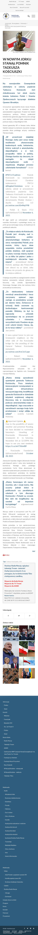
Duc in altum (8, 812)
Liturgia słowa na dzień (9, 900)
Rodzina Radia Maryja (10, 889)
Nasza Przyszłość (24, 7)
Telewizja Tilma (8, 776)
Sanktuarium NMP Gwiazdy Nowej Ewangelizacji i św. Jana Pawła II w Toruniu (19, 753)
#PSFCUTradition (13, 175)
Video (6, 871)
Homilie (7, 820)
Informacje (23, 23)
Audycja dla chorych (11, 827)
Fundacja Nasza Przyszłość (12, 761)
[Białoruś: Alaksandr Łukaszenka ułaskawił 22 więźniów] (11, 649)
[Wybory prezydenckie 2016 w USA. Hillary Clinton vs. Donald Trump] (11, 662)
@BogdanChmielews (14, 186)
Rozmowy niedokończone (12, 798)
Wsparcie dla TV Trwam (12, 583)
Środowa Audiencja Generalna (14, 882)
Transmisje (8, 841)
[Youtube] (33, 928)
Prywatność (6, 916)
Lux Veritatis (20, 4)
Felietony (8, 809)
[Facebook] (24, 928)
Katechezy (8, 801)
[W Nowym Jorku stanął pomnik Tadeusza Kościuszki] (19, 41)
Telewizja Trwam (9, 744)
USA (20, 561)
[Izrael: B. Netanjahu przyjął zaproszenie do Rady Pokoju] (27, 633)
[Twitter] (27, 928)
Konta (4, 906)
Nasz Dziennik (14, 7)
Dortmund (8, 896)
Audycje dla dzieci (10, 831)
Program (5, 903)
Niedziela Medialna (10, 845)
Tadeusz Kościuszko (12, 561)
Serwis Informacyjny (11, 856)
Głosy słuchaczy (10, 849)
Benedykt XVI (8, 723)
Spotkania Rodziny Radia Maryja (14, 838)
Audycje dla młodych (11, 834)
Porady (7, 805)
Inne (6, 852)
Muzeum (28, 4)
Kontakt (5, 910)
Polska (6, 25)
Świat (30, 76)
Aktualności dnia (10, 794)
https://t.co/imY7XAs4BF (16, 446)
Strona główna (15, 23)
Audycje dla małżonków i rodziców (15, 823)
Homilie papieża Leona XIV (13, 878)
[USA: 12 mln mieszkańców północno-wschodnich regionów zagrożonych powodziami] (11, 676)
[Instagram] (30, 928)
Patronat (5, 913)
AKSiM (28, 1)
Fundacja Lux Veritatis (10, 757)
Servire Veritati (19, 10)
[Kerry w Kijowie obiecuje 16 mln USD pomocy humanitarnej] (27, 673)
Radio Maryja (12, 1)
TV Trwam (21, 1)
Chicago (7, 893)
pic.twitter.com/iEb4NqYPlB (17, 205)
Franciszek (7, 719)
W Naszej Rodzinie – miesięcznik (13, 768)
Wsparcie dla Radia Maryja (13, 581)
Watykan (6, 716)
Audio (6, 791)
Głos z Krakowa (9, 816)
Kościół (5, 712)
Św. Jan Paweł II (8, 726)
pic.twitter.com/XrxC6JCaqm (18, 352)
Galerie (6, 885)
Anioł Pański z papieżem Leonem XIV (16, 875)
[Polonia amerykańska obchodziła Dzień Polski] (27, 661)
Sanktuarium (11, 4)
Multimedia (6, 787)
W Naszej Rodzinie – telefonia (12, 772)
